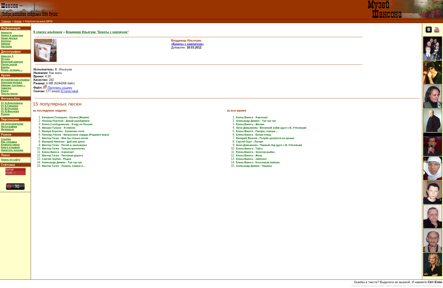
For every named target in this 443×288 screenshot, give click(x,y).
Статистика (69, 91)
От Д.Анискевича (12, 103)
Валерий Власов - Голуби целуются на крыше (265, 138)
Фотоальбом (10, 98)
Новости (6, 32)
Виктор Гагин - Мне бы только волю (65, 138)
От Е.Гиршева (9, 105)
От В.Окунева (9, 108)
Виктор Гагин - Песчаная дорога (62, 155)
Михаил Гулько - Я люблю (58, 127)
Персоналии (10, 119)
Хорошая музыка (11, 82)
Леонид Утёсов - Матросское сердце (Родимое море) (75, 134)
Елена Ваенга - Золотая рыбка (255, 152)
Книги (5, 90)
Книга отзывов (10, 147)
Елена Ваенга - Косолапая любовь (258, 162)
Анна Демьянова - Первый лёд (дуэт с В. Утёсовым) (269, 145)
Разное (5, 114)
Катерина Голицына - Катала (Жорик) (65, 117)
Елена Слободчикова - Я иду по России (67, 124)
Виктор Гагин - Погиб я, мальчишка (64, 145)
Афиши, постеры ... (13, 85)
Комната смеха (10, 144)
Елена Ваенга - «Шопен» (251, 159)
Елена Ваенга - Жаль (249, 155)
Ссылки (6, 139)
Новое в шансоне (12, 35)
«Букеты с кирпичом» (187, 44)
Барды (5, 67)
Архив (17, 21)
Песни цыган (9, 64)
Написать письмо (12, 150)
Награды (6, 46)
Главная (6, 21)
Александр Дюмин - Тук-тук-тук (62, 162)
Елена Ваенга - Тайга (249, 148)
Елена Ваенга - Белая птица (253, 134)
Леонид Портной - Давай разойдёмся (65, 120)
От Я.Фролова (10, 111)
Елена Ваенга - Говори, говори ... (257, 131)
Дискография (11, 51)
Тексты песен (9, 93)
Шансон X (7, 56)
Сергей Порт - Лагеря (249, 141)
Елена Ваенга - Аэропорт (58, 152)
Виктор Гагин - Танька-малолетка (63, 148)
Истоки (5, 59)
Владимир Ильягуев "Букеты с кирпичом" (97, 32)
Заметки (6, 88)
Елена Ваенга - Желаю (250, 124)
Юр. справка (9, 141)
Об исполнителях (12, 123)
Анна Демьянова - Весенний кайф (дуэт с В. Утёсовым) (271, 127)
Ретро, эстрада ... (11, 70)
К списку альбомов (47, 32)
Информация (10, 28)
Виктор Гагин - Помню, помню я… (63, 165)
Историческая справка (15, 79)
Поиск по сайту (10, 159)
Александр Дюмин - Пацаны (254, 165)
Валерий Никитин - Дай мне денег (63, 141)
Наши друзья (9, 38)
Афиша (5, 43)
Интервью (7, 129)
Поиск (5, 155)
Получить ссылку (59, 87)
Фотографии (9, 126)
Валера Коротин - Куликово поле (63, 131)
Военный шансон (12, 61)
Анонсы (6, 40)
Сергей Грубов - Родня (56, 159)
